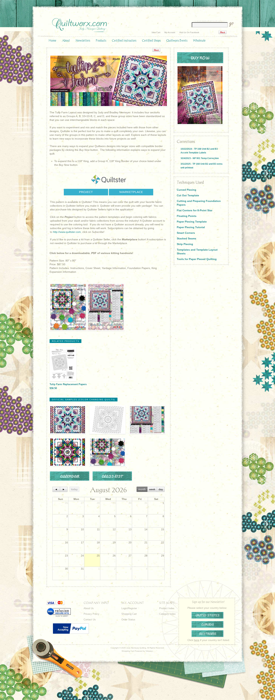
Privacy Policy (91, 614)
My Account (169, 32)
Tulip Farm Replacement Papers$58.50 (68, 386)
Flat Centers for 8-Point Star (194, 210)
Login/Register (129, 608)
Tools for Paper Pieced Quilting (197, 259)
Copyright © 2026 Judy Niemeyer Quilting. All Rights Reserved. (137, 648)
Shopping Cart (129, 614)
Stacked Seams (186, 238)
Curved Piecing (186, 189)
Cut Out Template (188, 195)
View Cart (156, 32)
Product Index (166, 608)
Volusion (149, 651)
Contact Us (90, 619)
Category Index (167, 614)
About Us (89, 608)
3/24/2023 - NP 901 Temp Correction (200, 158)
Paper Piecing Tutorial (191, 227)
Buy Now (200, 58)
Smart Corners (186, 232)
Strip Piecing (185, 244)
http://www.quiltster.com (67, 231)
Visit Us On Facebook (189, 32)
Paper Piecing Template (192, 221)
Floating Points (186, 215)
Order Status (128, 619)
